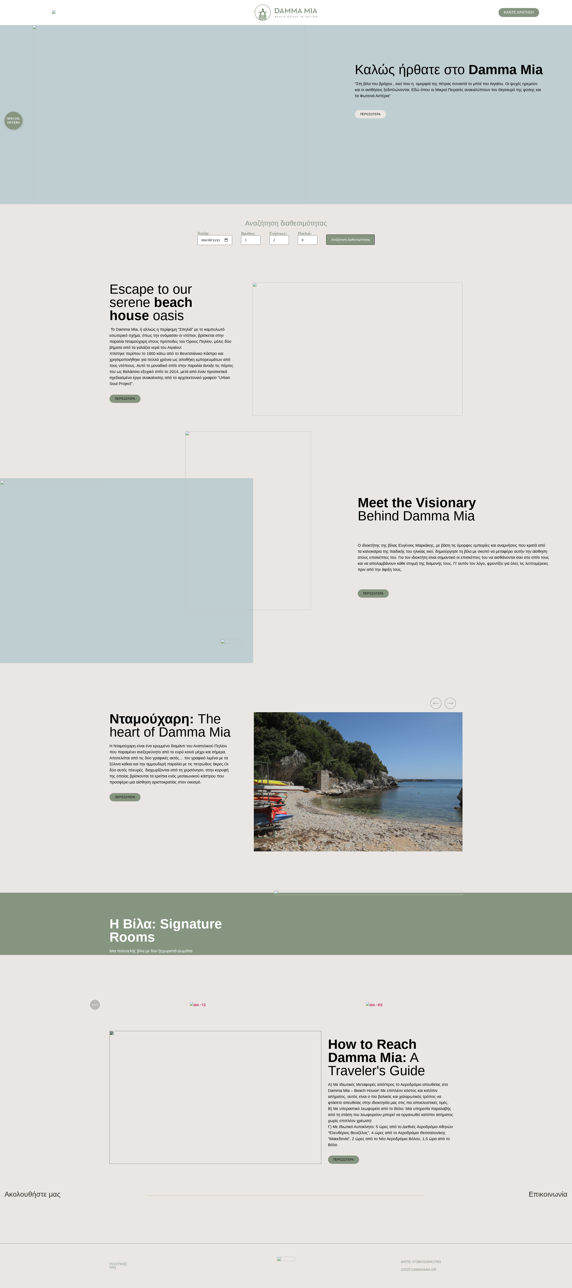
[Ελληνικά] (54, 13)
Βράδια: (248, 233)
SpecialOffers (13, 120)
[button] (352, 703)
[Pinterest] (34, 1205)
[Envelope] (556, 1205)
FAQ (112, 1267)
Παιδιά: (304, 233)
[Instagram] (16, 1205)
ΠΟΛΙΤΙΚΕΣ (118, 1264)
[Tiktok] (25, 1205)
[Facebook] (7, 1205)
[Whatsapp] (547, 1205)
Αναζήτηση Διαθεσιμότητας (350, 239)
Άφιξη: (203, 233)
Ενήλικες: (278, 233)
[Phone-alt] (538, 1205)
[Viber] (565, 1205)
